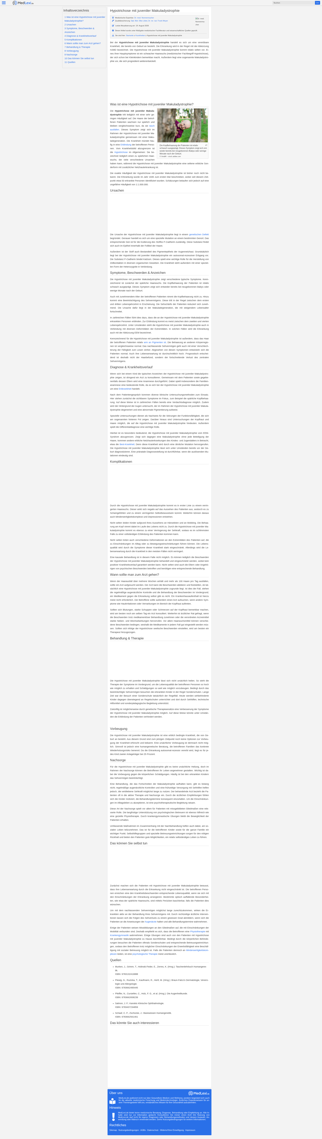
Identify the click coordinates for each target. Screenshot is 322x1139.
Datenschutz (152, 1130)
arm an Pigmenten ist (155, 342)
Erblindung (125, 144)
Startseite (130, 35)
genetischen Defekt (199, 234)
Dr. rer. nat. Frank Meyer (158, 21)
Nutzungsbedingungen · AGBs (132, 1130)
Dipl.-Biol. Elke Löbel (139, 21)
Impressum (190, 1130)
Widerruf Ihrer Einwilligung (172, 1130)
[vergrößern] (206, 145)
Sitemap (113, 1130)
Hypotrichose (121, 152)
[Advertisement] (159, 83)
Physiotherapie (197, 931)
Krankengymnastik (119, 935)
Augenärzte (150, 921)
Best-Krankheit (127, 444)
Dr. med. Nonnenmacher (144, 18)
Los (317, 3)
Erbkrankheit (125, 389)
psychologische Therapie (144, 954)
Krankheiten (140, 35)
